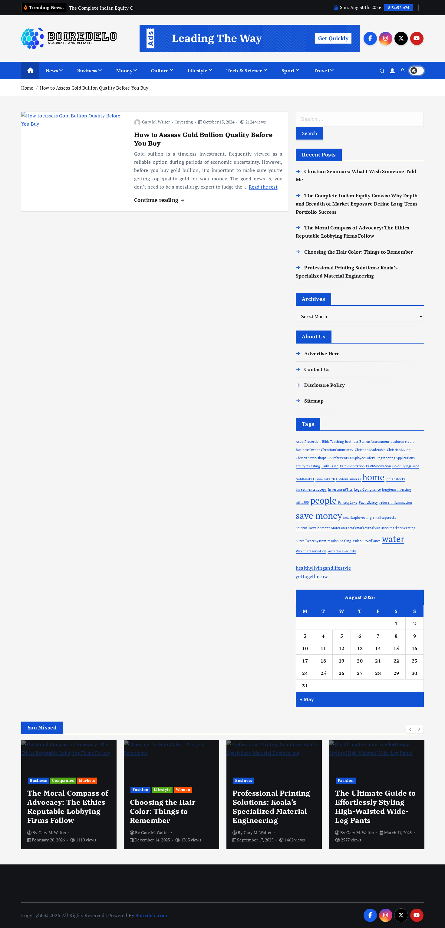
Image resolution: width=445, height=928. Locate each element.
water (393, 539)
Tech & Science (244, 70)
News (52, 70)
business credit (402, 441)
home (373, 477)
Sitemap (314, 400)
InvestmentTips (340, 489)
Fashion (141, 789)
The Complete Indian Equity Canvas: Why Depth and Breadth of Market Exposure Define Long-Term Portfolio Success (356, 203)
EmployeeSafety (362, 458)
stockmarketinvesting (398, 528)
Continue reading (157, 199)
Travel (321, 70)
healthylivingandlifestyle (323, 567)
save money (319, 515)
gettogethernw (312, 576)
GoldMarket (305, 479)
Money (124, 70)
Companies (63, 780)
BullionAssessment (374, 441)
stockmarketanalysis (364, 528)
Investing (184, 122)
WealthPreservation (311, 551)
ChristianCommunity (337, 450)
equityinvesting (308, 466)
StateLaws (339, 528)
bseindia (351, 441)
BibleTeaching (333, 441)
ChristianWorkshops (311, 458)
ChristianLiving (398, 450)
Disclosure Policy (324, 385)
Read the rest (263, 186)
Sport (288, 70)
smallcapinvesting (357, 517)
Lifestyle (197, 70)
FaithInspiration (352, 466)
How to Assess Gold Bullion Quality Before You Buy (94, 88)
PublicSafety (368, 502)
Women (183, 789)
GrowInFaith (325, 479)
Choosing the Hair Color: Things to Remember (358, 251)
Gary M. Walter (156, 122)
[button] (410, 729)
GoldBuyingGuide (405, 466)
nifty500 (302, 502)
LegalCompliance (367, 489)
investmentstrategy (311, 489)
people (323, 500)
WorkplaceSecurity (342, 551)
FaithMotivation (378, 466)
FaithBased (330, 466)
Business (87, 70)
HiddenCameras (348, 479)
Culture (160, 70)
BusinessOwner (308, 450)
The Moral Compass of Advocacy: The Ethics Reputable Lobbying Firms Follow (67, 806)
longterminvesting (396, 489)
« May (307, 699)
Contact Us (316, 369)
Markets (87, 780)
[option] (69, 794)
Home (27, 88)
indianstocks (395, 479)
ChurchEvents (338, 458)
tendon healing (339, 541)
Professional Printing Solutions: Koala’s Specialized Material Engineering (271, 806)
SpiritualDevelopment (313, 528)
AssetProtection (308, 441)
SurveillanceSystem (311, 541)
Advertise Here (322, 353)
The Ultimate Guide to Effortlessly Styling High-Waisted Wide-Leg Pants (375, 806)
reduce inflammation (395, 502)
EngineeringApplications (396, 458)
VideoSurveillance (367, 541)
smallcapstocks (384, 517)
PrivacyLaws (348, 502)
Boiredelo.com (151, 915)
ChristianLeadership (370, 450)
